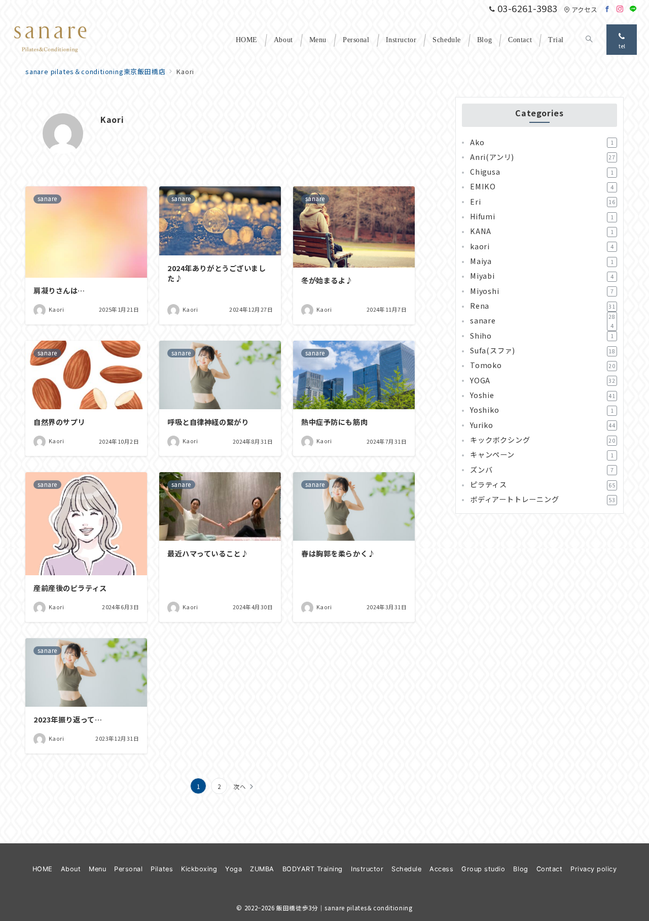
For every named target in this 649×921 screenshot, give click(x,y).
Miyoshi (542, 291)
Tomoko (543, 365)
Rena (543, 306)
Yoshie (543, 395)
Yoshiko (542, 410)
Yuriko (543, 425)
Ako (542, 142)
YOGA (543, 381)
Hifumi (542, 217)
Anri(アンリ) (543, 157)
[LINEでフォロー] (633, 9)
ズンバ (542, 470)
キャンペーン (542, 455)
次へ (239, 786)
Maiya (542, 261)
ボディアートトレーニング (543, 500)
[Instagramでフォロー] (620, 9)
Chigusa (542, 172)
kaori (542, 247)
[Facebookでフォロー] (607, 9)
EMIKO (542, 187)
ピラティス (543, 485)
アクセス (584, 9)
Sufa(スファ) (543, 351)
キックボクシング (543, 440)
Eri (543, 202)
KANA (542, 231)
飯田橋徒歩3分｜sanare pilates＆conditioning (344, 908)
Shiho (542, 336)
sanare (543, 321)
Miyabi (542, 276)
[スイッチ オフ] (589, 39)
